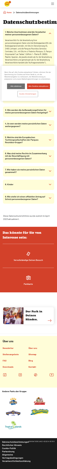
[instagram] (20, 374)
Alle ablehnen (15, 86)
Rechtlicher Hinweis (12, 445)
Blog (30, 360)
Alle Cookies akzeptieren (38, 86)
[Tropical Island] (13, 424)
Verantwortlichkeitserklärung (16, 461)
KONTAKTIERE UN (34, 441)
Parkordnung (8, 451)
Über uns (32, 348)
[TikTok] (35, 374)
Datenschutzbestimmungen (15, 442)
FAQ (4, 360)
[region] (28, 83)
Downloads (8, 367)
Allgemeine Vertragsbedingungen (12, 456)
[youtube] (52, 374)
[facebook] (4, 374)
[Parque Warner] (13, 412)
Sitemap (32, 354)
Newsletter (8, 348)
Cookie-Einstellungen (27, 94)
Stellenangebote (11, 354)
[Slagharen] (39, 400)
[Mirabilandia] (40, 411)
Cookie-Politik (9, 448)
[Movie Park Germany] (13, 400)
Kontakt (32, 367)
